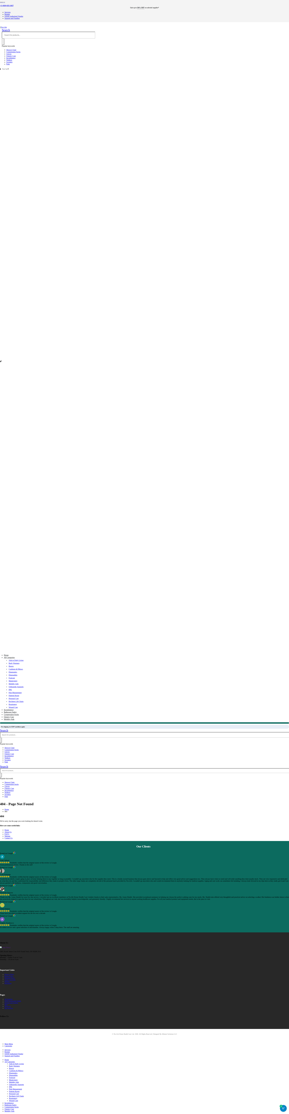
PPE (10, 690)
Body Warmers (14, 663)
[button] (6, 30)
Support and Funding (12, 18)
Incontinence (10, 58)
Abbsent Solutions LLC (169, 1034)
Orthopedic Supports (16, 687)
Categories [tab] (8, 1046)
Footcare (12, 678)
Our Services (9, 1008)
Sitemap (7, 836)
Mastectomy (13, 681)
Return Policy (9, 976)
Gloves (8, 54)
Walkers (9, 60)
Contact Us (9, 838)
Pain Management (15, 693)
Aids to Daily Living (16, 660)
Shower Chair (11, 50)
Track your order (10, 980)
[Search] (3, 42)
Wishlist (7, 981)
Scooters (9, 62)
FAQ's (7, 834)
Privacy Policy (9, 974)
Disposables (13, 675)
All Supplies (9, 999)
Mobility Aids (14, 684)
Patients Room (14, 696)
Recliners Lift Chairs (16, 701)
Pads (8, 64)
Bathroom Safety (11, 1105)
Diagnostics (13, 672)
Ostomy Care (11, 56)
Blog (6, 1004)
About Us (8, 832)
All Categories (9, 657)
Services (7, 12)
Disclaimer (8, 983)
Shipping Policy (10, 978)
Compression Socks (13, 52)
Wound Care (13, 1101)
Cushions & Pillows (16, 669)
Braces (11, 666)
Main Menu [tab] (9, 1044)
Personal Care (14, 698)
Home (7, 830)
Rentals (7, 14)
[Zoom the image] (5, 947)
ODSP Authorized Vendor (14, 16)
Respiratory (13, 704)
